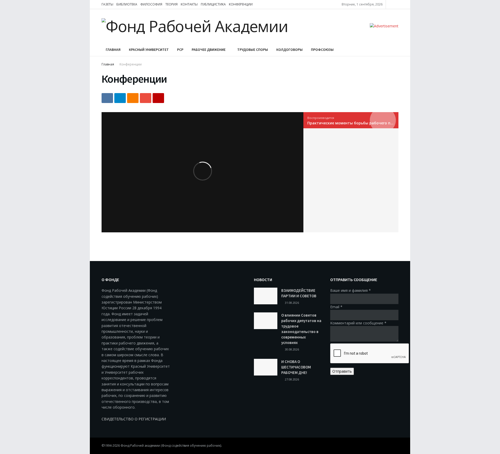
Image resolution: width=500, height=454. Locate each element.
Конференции (131, 64)
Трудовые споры (252, 49)
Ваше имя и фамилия (350, 290)
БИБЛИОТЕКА (126, 4)
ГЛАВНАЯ (113, 49)
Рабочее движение (209, 49)
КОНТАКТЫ (189, 4)
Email (336, 306)
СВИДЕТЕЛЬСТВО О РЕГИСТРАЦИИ (134, 418)
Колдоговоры (289, 49)
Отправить (342, 371)
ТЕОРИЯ (171, 4)
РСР (180, 49)
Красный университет (149, 49)
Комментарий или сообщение (358, 322)
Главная (108, 64)
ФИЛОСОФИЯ (151, 4)
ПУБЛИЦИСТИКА (213, 4)
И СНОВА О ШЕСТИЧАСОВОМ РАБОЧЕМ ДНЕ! (296, 367)
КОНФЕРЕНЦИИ (241, 4)
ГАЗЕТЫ (107, 4)
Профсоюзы (322, 49)
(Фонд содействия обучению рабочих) (191, 445)
